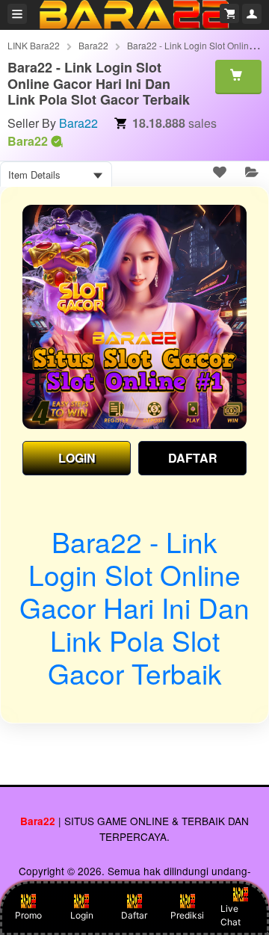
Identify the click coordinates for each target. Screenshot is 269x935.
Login (81, 915)
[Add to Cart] (238, 76)
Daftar (134, 915)
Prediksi (187, 915)
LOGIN (77, 457)
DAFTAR (192, 457)
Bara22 (93, 45)
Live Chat (230, 915)
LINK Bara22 (33, 45)
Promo (28, 915)
